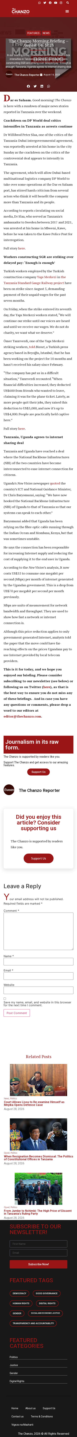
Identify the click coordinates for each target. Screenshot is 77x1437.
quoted (55, 483)
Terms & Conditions (42, 1416)
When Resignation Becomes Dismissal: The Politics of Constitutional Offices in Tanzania (38, 1158)
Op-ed (6, 1153)
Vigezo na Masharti (22, 1424)
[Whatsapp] (39, 2)
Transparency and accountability (33, 1323)
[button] (67, 3)
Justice (14, 1365)
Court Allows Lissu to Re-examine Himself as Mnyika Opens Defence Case (34, 1103)
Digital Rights (47, 1303)
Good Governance (46, 1293)
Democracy (19, 1293)
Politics (13, 1098)
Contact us (17, 1416)
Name (9, 956)
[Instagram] (61, 2)
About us (30, 1408)
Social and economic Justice (45, 1313)
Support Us (49, 1408)
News (46, 33)
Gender (17, 1313)
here (21, 248)
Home (14, 1408)
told (31, 347)
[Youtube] (55, 2)
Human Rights (21, 1303)
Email (8, 970)
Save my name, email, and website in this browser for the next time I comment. (37, 1004)
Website (9, 984)
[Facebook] (50, 2)
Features (33, 33)
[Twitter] (44, 2)
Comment (11, 910)
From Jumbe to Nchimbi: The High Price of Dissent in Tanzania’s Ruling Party (38, 1212)
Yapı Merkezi (46, 277)
